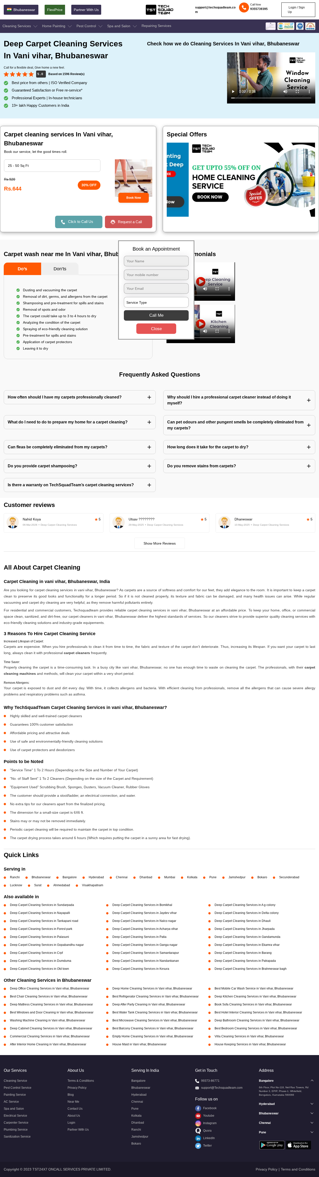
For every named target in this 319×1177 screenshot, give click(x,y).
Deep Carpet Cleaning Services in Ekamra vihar (247, 945)
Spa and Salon (119, 26)
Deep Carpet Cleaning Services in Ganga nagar (144, 945)
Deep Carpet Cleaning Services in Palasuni (39, 937)
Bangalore (70, 877)
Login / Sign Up (296, 10)
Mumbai (169, 877)
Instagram (209, 1123)
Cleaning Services (17, 26)
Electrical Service (15, 1115)
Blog (71, 1094)
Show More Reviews (160, 543)
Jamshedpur (237, 877)
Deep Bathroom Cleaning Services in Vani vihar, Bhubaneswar (257, 1020)
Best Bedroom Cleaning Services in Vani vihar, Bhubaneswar (256, 1028)
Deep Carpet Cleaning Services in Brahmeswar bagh (251, 969)
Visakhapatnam (92, 885)
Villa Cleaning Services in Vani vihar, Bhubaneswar (249, 1036)
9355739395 (259, 9)
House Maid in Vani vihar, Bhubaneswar (139, 1044)
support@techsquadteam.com (215, 10)
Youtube (208, 1115)
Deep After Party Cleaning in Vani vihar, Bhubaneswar (148, 1004)
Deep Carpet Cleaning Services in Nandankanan (145, 961)
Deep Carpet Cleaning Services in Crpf (36, 953)
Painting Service (15, 1094)
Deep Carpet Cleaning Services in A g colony (245, 905)
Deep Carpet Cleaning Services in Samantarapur (145, 953)
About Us (74, 1115)
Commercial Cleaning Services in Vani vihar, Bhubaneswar (50, 1036)
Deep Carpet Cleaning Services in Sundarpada (42, 905)
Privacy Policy (77, 1087)
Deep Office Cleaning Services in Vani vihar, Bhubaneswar (49, 988)
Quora (207, 1130)
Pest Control (87, 26)
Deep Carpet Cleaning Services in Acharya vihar (145, 929)
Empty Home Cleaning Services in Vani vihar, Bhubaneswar (152, 1036)
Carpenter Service (16, 1122)
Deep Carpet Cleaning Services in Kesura (140, 969)
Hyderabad (96, 877)
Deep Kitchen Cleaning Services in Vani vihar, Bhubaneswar (255, 996)
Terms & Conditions (81, 1080)
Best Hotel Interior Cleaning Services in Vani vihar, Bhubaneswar (258, 1012)
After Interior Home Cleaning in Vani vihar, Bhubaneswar (48, 1044)
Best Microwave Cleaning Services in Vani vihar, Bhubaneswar (154, 1020)
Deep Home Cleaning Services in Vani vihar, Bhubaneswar (152, 988)
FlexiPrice (55, 10)
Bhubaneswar (41, 877)
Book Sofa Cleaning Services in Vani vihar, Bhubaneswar (253, 1004)
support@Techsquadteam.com (221, 1087)
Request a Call (130, 222)
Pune (213, 877)
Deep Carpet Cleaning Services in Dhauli (243, 921)
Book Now (133, 197)
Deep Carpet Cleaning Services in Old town (39, 969)
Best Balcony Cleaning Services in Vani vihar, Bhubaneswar (152, 1028)
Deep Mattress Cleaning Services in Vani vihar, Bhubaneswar (51, 1004)
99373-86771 (210, 1080)
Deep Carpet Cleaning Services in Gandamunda (247, 937)
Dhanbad (146, 877)
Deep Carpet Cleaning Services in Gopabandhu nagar (47, 945)
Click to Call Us (80, 221)
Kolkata (192, 877)
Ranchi (15, 877)
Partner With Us (86, 10)
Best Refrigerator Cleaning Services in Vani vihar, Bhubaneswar (155, 996)
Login (71, 1122)
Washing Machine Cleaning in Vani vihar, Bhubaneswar (47, 1020)
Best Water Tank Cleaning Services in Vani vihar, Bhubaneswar (155, 1012)
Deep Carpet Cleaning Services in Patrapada (245, 961)
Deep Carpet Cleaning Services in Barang (243, 953)
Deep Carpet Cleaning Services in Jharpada (245, 929)
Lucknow (16, 885)
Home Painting (54, 26)
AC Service (11, 1101)
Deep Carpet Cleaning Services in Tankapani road (44, 921)
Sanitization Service (17, 1136)
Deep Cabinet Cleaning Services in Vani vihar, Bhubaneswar (51, 1028)
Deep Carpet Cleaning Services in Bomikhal (142, 905)
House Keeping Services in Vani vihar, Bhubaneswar (250, 1044)
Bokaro (262, 877)
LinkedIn (208, 1138)
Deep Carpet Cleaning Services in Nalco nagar (144, 921)
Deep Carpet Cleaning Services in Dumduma (40, 961)
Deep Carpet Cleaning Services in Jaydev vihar (144, 913)
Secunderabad (289, 877)
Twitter (207, 1145)
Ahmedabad (61, 885)
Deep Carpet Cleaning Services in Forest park (41, 929)
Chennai (122, 877)
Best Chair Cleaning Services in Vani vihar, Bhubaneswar (48, 996)
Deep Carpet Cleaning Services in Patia (139, 937)
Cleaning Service (15, 1080)
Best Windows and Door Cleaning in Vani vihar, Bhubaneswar (51, 1012)
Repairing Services (156, 26)
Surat (37, 885)
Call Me (156, 315)
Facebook (209, 1108)
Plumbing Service (16, 1129)
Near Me (73, 1101)
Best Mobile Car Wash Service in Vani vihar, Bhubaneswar (254, 988)
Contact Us (75, 1108)
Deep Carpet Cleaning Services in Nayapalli (40, 913)
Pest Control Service (17, 1087)
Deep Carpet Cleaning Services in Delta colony (247, 913)
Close (156, 328)
